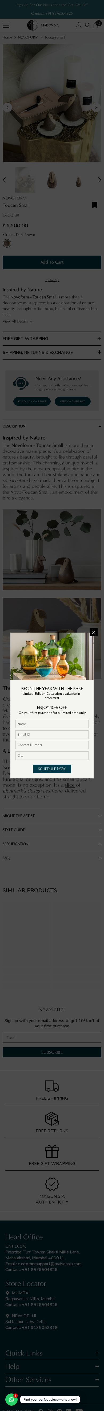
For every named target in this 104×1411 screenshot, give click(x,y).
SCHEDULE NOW (52, 768)
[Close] (94, 632)
